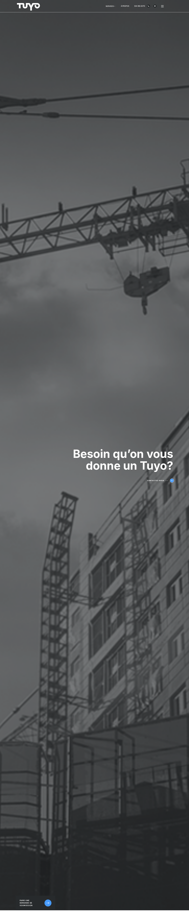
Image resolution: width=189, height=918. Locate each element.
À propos (125, 6)
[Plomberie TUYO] (28, 6)
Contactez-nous (155, 480)
